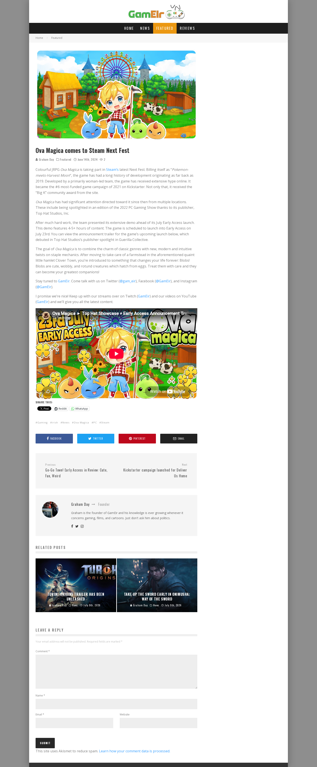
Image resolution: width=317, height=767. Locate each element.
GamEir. (64, 281)
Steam (105, 422)
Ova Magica (81, 422)
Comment (43, 651)
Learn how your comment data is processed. (134, 751)
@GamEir (163, 281)
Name (40, 695)
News (145, 28)
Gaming (42, 422)
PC (95, 422)
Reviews (187, 28)
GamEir (144, 296)
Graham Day (46, 159)
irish (55, 422)
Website (125, 714)
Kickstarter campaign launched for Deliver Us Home (155, 470)
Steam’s (112, 169)
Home (129, 28)
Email (40, 714)
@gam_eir (128, 281)
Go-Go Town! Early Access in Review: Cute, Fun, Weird (76, 470)
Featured (164, 28)
